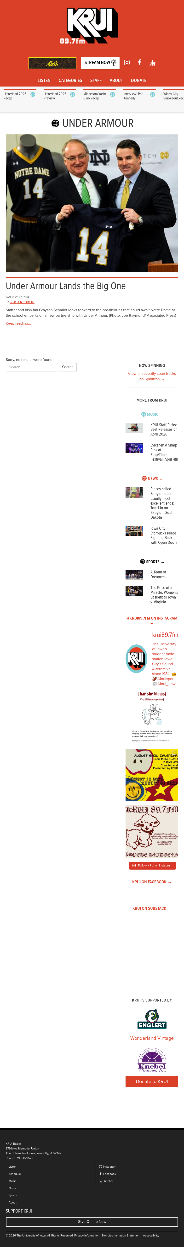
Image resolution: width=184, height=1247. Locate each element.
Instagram (109, 1167)
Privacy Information (86, 1235)
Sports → (155, 562)
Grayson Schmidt (22, 302)
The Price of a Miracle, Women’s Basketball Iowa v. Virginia (164, 595)
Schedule (15, 1174)
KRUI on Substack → (152, 908)
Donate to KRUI (152, 1081)
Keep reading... (18, 323)
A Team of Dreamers (158, 575)
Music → (155, 414)
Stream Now (98, 63)
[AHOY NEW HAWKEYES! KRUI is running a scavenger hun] (152, 718)
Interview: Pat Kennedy (133, 96)
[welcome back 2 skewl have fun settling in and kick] (152, 775)
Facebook (109, 1174)
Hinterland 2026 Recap (15, 96)
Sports (13, 1195)
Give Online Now (92, 1221)
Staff (96, 81)
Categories (70, 81)
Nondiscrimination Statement (121, 1235)
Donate (138, 81)
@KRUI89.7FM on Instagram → (151, 621)
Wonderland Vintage (152, 1038)
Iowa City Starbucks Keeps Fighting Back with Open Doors (163, 535)
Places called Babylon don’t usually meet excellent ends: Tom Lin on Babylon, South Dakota (162, 503)
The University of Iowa (31, 1235)
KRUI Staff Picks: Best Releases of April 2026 (163, 429)
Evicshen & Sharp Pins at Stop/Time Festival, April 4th (164, 452)
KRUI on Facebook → (152, 882)
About (116, 81)
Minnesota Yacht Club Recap (94, 96)
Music (12, 1181)
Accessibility (151, 1235)
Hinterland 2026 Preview (55, 96)
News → (155, 479)
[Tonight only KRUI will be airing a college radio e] (152, 831)
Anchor (108, 1181)
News (12, 1188)
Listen (44, 81)
